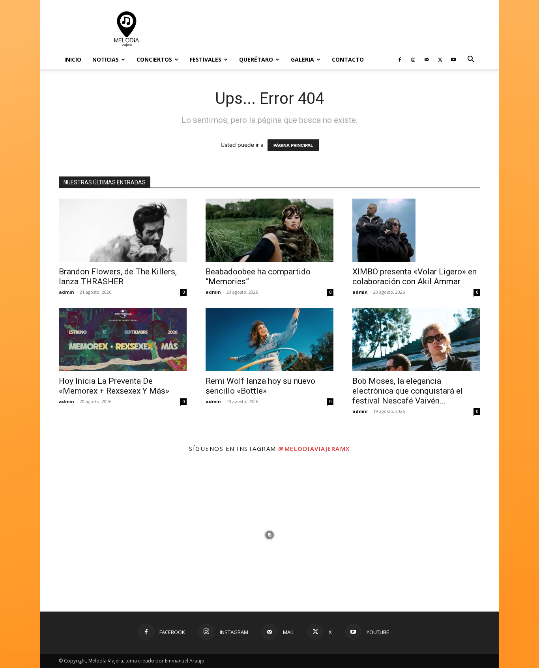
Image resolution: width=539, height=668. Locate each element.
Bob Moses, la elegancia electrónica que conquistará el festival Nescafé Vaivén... (407, 390)
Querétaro (256, 59)
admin (66, 292)
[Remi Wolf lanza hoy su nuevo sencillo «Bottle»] (269, 339)
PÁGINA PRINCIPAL (293, 145)
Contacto (348, 59)
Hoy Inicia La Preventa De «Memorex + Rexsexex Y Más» (114, 386)
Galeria (302, 59)
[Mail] (426, 59)
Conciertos (154, 59)
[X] (440, 59)
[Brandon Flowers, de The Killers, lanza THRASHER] (123, 230)
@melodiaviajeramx (314, 448)
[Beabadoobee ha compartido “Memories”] (269, 230)
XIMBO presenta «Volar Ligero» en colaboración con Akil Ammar (414, 276)
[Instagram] (413, 59)
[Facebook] (400, 59)
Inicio (72, 59)
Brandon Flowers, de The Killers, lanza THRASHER (118, 276)
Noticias (105, 59)
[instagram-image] (116, 535)
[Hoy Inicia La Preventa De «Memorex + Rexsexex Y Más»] (123, 339)
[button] (470, 60)
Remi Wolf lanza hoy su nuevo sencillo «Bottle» (260, 386)
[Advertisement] (336, 29)
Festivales (205, 59)
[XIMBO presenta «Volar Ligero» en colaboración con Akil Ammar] (416, 230)
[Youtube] (453, 59)
